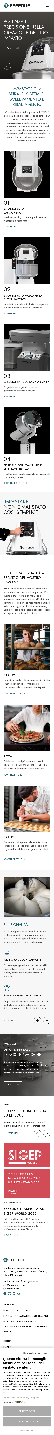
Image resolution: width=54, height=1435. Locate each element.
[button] (7, 66)
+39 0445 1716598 (12, 1275)
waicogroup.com (11, 1288)
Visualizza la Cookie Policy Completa (21, 1397)
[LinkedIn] (14, 1293)
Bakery (7, 1347)
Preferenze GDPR (27, 1431)
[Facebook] (4, 1293)
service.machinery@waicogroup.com (20, 1281)
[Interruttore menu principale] (47, 5)
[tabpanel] (27, 45)
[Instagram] (9, 1293)
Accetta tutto (27, 1411)
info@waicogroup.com (14, 1285)
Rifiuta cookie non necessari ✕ (36, 1353)
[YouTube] (18, 1293)
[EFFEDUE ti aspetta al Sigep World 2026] (27, 1170)
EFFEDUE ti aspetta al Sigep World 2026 (24, 1211)
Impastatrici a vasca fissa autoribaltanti (26, 1315)
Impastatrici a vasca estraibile (20, 1321)
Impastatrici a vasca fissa (17, 1310)
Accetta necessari (27, 1422)
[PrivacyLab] (20, 1401)
